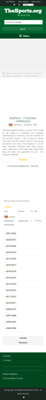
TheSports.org (23, 11)
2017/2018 (11, 258)
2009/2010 (11, 309)
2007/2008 (11, 315)
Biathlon (28, 73)
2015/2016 (11, 271)
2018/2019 (11, 252)
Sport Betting (10, 2)
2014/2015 (11, 277)
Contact (7, 360)
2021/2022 (11, 233)
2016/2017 (11, 265)
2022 (8, 207)
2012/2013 (11, 290)
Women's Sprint (23, 221)
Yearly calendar (23, 2)
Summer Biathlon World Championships (9, 220)
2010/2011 (11, 302)
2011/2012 (11, 296)
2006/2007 (11, 321)
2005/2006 (11, 328)
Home (8, 73)
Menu (25, 36)
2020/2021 (11, 239)
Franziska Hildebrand (31, 76)
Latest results (36, 2)
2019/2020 (11, 246)
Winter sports (17, 73)
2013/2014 (11, 284)
